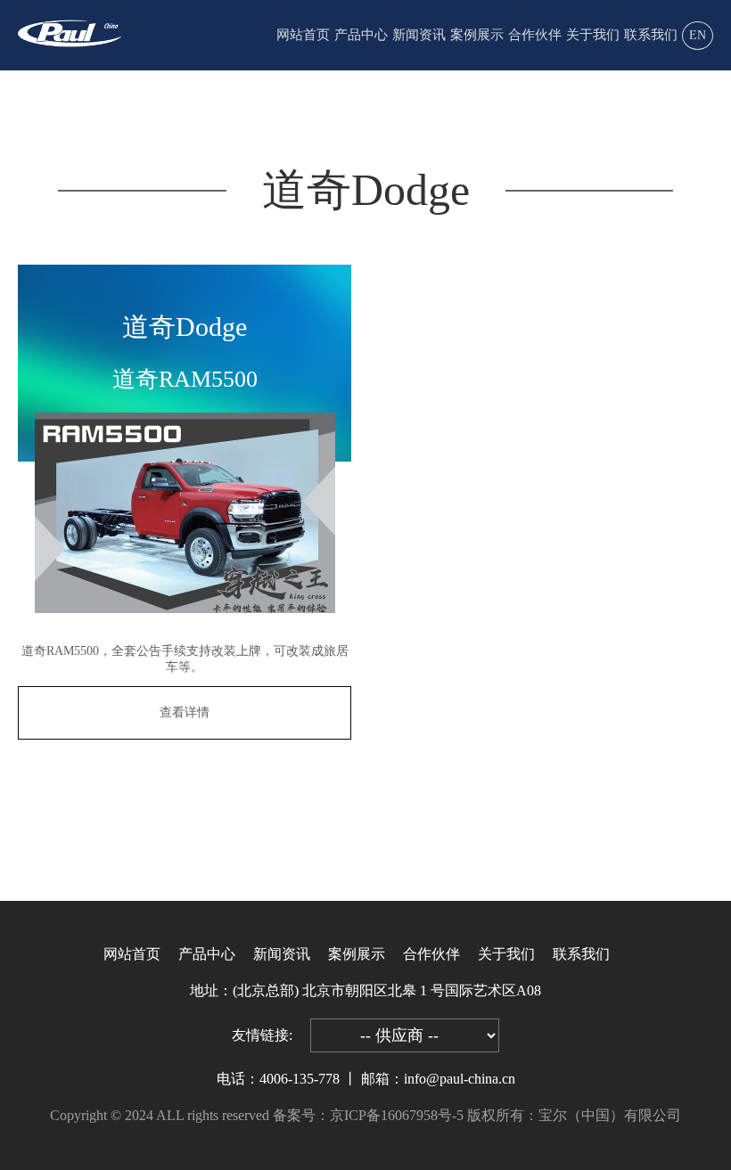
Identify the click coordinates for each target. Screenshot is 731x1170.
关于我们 (593, 35)
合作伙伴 (535, 35)
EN (697, 35)
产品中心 (361, 35)
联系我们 (651, 35)
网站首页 (303, 35)
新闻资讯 (419, 35)
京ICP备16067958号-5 (397, 1115)
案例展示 (477, 35)
